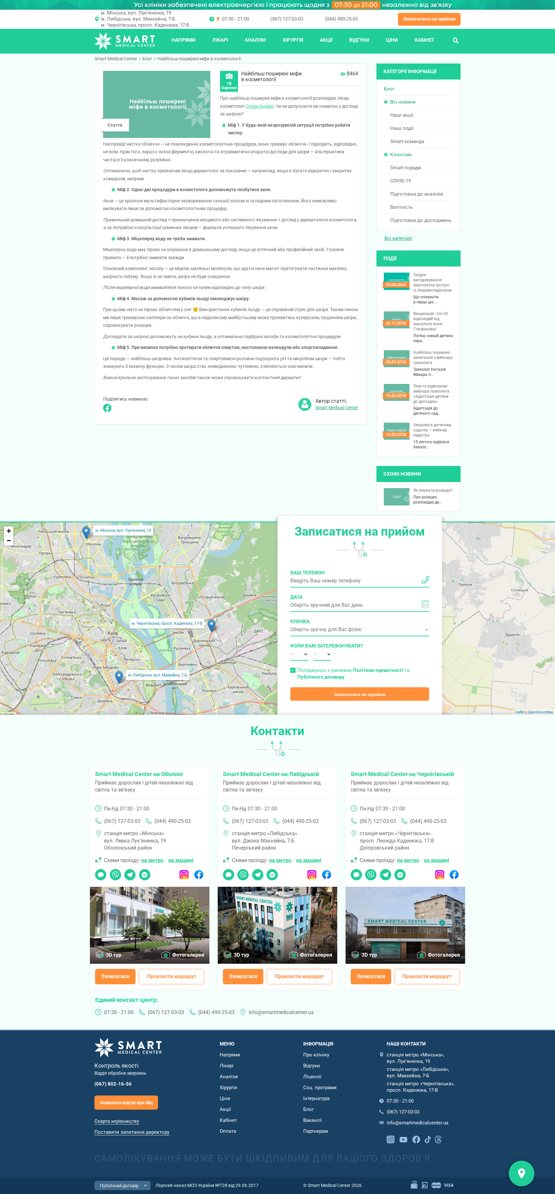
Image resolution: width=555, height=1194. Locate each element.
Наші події (402, 128)
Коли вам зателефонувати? (299, 646)
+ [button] (9, 531)
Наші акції (401, 115)
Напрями (184, 40)
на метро (152, 860)
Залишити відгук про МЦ (126, 1102)
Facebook (198, 872)
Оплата (228, 1131)
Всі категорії (398, 238)
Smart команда (407, 141)
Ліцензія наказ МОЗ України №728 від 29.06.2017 (207, 1185)
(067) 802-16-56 (113, 1084)
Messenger (144, 872)
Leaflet (519, 712)
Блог (147, 58)
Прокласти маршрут (171, 976)
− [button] (9, 541)
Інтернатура (316, 1098)
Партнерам (315, 1131)
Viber (115, 872)
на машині (180, 860)
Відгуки (359, 40)
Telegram (130, 872)
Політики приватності (378, 670)
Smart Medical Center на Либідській (271, 774)
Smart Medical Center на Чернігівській (402, 774)
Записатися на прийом (429, 19)
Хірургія (293, 40)
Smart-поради (405, 168)
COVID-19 (400, 181)
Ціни (392, 40)
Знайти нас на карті (521, 1173)
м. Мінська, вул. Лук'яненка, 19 (136, 13)
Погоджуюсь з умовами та (353, 673)
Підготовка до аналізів (416, 194)
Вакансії (312, 1120)
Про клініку (316, 1055)
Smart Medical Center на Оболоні (139, 774)
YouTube (403, 1139)
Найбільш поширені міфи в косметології (199, 58)
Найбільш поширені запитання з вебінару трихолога (433, 357)
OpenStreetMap (540, 712)
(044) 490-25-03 (341, 19)
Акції (326, 40)
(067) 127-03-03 (286, 19)
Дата (296, 597)
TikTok (428, 1139)
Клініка (300, 621)
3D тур (113, 955)
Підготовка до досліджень (420, 220)
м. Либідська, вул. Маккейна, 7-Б (138, 19)
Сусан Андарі (259, 106)
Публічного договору (321, 677)
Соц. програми (320, 1087)
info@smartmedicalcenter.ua (281, 1012)
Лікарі (220, 40)
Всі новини (403, 102)
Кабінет (424, 40)
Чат (99, 872)
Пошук (456, 40)
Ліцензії (312, 1077)
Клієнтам (400, 154)
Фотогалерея (188, 955)
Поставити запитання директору (131, 1132)
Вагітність (401, 207)
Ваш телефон (307, 573)
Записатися (115, 976)
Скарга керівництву (116, 1121)
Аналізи (255, 40)
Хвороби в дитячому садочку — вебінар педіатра (432, 430)
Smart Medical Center (115, 58)
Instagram (184, 872)
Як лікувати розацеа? (433, 490)
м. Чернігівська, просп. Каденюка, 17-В (145, 25)
